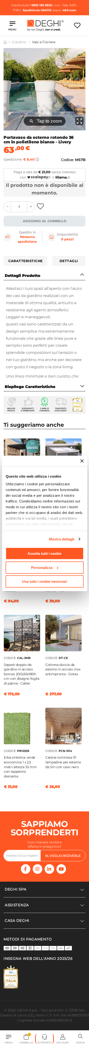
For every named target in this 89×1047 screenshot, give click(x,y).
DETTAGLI (69, 261)
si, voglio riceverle (63, 856)
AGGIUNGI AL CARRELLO (44, 221)
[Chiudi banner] (82, 461)
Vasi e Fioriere (43, 42)
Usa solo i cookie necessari (44, 581)
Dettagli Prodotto (22, 275)
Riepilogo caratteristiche (30, 386)
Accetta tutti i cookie (44, 553)
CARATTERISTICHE (25, 261)
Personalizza (41, 568)
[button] (80, 1039)
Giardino (19, 42)
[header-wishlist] (77, 25)
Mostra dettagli (62, 539)
